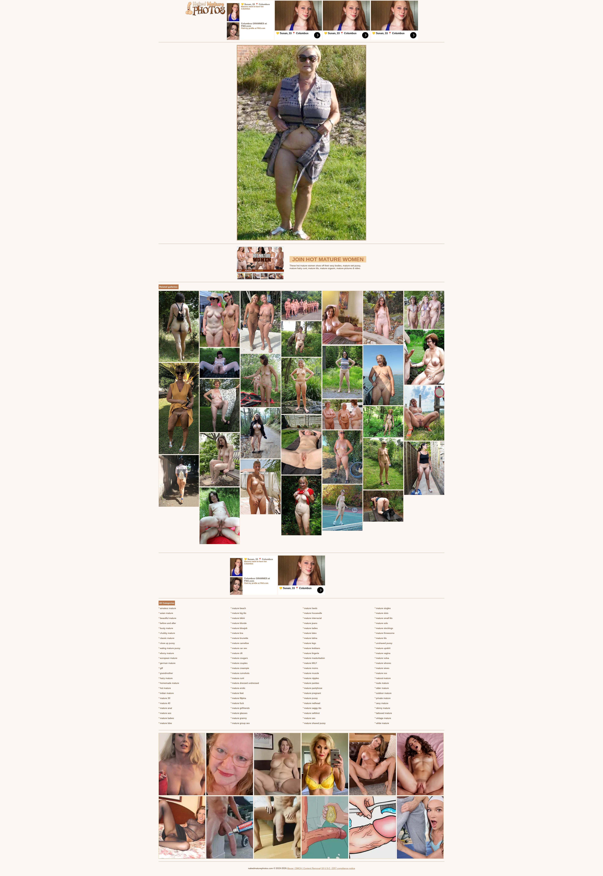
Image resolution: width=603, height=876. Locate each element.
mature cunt (237, 678)
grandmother (166, 673)
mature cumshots (240, 673)
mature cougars (239, 658)
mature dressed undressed (245, 683)
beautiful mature (167, 618)
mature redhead (311, 703)
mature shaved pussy (314, 723)
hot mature (165, 688)
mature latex (310, 633)
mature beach (238, 608)
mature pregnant (312, 693)
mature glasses (239, 713)
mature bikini (238, 618)
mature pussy (310, 698)
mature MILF (310, 663)
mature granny (239, 718)
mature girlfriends (240, 708)
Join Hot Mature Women (328, 259)
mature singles (383, 608)
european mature (168, 658)
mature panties (311, 683)
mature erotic (238, 688)
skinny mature (382, 708)
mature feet (237, 693)
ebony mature (166, 653)
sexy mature (381, 703)
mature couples (239, 663)
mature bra (237, 633)
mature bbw (165, 723)
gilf (161, 668)
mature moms (310, 668)
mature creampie (240, 668)
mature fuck (237, 703)
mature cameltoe (240, 643)
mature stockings (384, 628)
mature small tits (383, 618)
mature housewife (312, 613)
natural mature (383, 678)
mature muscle (311, 673)
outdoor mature (383, 693)
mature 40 (164, 703)
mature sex (309, 718)
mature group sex (240, 723)
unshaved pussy (383, 643)
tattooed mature (383, 713)
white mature (382, 723)
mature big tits (238, 613)
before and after (167, 623)
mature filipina (238, 698)
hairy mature (166, 678)
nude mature (382, 683)
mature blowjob (239, 628)
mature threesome (384, 633)
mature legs (309, 643)
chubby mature (167, 633)
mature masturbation (314, 658)
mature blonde (239, 623)
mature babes (166, 718)
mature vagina (382, 653)
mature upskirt (382, 648)
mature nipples (311, 678)
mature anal (165, 708)
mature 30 (164, 698)
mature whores (383, 663)
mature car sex (239, 648)
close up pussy (167, 643)
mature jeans (310, 623)
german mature (167, 663)
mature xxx (381, 673)
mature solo (381, 623)
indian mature (166, 693)
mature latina (310, 638)
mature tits (381, 638)
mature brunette (239, 638)
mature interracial (312, 618)
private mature (383, 698)
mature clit (236, 653)
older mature (382, 688)
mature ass (165, 713)
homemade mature (169, 683)
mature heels (310, 608)
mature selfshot (311, 713)
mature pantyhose (312, 688)
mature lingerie (311, 653)
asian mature (166, 613)
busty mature (166, 628)
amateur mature (167, 608)
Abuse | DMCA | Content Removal (304, 868)
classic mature (166, 638)
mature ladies (310, 628)
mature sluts (381, 613)
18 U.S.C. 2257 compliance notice (338, 868)
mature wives (382, 668)
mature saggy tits (312, 708)
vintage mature (383, 718)
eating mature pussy (169, 648)
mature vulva (382, 658)
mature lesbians (311, 648)
